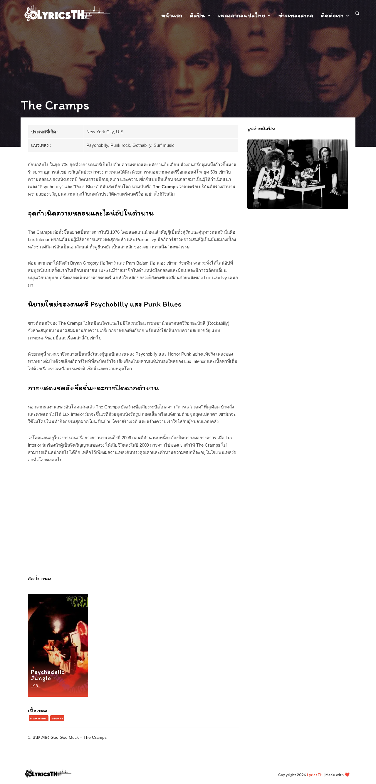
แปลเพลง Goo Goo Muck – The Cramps (70, 737)
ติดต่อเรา (332, 15)
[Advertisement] (188, 522)
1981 (35, 686)
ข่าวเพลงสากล (295, 15)
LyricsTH (315, 774)
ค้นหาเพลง (38, 718)
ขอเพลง (57, 718)
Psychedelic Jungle (48, 675)
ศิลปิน (197, 15)
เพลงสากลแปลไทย (241, 15)
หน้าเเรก (171, 15)
